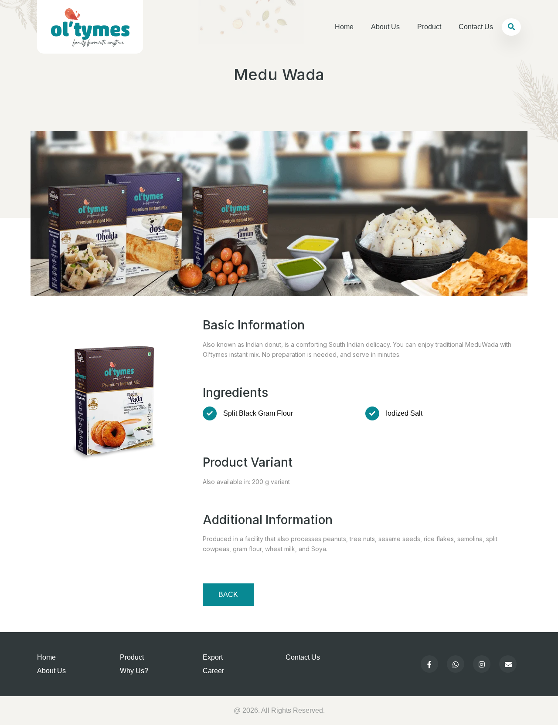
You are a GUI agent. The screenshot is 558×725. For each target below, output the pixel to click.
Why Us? (134, 670)
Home (344, 26)
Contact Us (476, 26)
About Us (385, 26)
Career (213, 670)
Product (429, 26)
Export (213, 657)
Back (228, 594)
